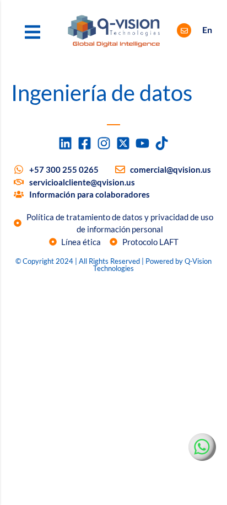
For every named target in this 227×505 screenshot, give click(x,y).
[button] (32, 32)
